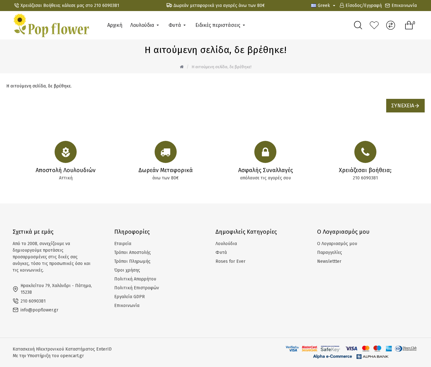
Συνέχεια (402, 105)
